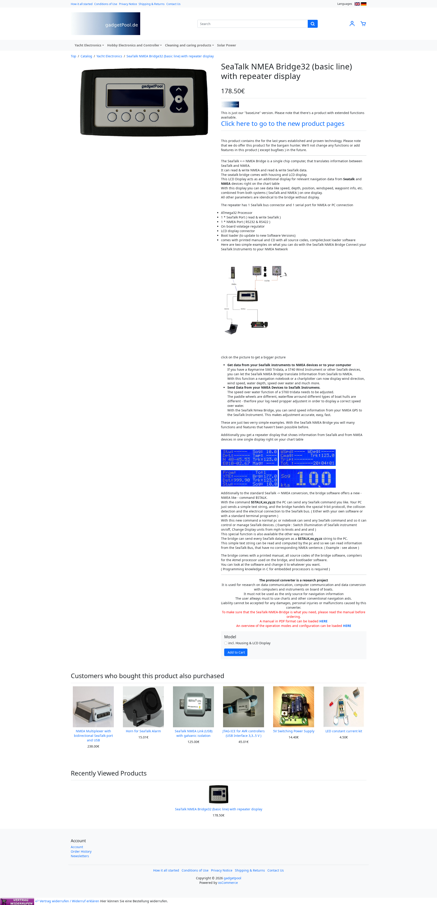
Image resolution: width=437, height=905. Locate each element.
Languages (344, 4)
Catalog (86, 56)
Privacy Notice (128, 4)
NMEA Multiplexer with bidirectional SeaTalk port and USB (93, 735)
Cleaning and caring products (188, 45)
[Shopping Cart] (363, 23)
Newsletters (80, 856)
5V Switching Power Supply (293, 731)
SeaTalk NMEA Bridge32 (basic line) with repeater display (170, 56)
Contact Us (173, 4)
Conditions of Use (105, 4)
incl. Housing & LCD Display (248, 643)
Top (73, 56)
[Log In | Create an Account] (352, 23)
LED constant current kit (343, 731)
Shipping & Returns (152, 4)
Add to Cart (236, 652)
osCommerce (228, 882)
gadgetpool (232, 878)
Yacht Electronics (88, 45)
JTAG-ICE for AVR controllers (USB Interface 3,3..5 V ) (244, 733)
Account (77, 847)
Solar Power (226, 45)
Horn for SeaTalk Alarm (143, 731)
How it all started (82, 4)
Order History (81, 851)
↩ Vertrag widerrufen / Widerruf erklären (67, 901)
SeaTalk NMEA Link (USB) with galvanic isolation (193, 733)
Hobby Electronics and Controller (133, 45)
